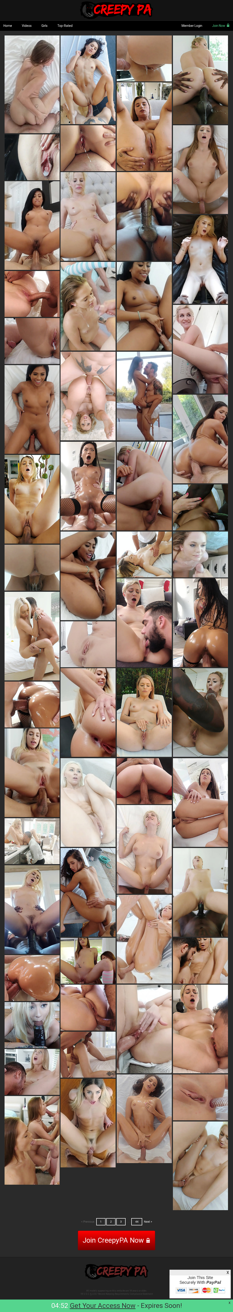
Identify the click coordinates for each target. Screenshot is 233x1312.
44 (136, 1221)
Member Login (192, 26)
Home (7, 26)
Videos (27, 26)
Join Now (218, 26)
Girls (44, 26)
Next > (148, 1221)
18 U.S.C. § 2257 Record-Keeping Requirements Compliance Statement (116, 1294)
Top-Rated (65, 26)
